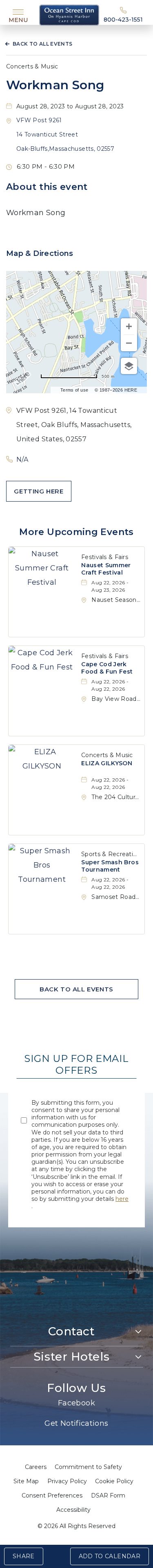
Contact (71, 1331)
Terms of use (74, 390)
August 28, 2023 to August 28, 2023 (70, 106)
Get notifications (76, 1423)
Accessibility (73, 1509)
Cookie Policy (114, 1481)
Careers (36, 1467)
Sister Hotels (71, 1356)
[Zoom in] (129, 326)
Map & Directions (39, 253)
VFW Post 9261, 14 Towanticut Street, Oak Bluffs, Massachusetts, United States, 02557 (73, 425)
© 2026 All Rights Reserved (76, 1526)
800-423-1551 (123, 19)
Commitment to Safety (88, 1467)
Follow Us (76, 1388)
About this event (47, 186)
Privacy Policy (67, 1481)
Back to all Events (42, 44)
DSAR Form (108, 1495)
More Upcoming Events (76, 531)
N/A (22, 459)
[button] (65, 134)
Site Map (26, 1481)
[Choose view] (129, 366)
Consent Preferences (52, 1495)
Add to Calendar (109, 1556)
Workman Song (55, 85)
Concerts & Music (32, 66)
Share (24, 1556)
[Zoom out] (129, 343)
